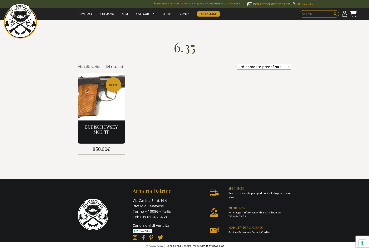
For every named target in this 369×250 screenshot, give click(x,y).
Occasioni (208, 14)
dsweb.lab (218, 245)
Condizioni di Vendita (151, 225)
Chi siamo (107, 14)
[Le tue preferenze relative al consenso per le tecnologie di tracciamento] (362, 243)
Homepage (85, 14)
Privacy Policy (143, 231)
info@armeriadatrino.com (271, 4)
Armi (125, 14)
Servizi (167, 14)
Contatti (187, 14)
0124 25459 (306, 4)
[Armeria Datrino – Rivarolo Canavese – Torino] (20, 21)
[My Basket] (353, 14)
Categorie (143, 14)
